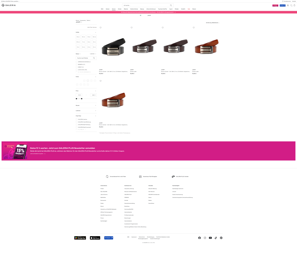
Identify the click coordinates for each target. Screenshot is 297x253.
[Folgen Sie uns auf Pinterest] (221, 237)
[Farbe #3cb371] (95, 81)
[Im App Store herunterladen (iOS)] (95, 238)
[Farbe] (88, 84)
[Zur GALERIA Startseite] (8, 5)
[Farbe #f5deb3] (91, 81)
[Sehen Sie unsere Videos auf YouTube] (210, 237)
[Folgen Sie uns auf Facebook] (199, 237)
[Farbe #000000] (77, 81)
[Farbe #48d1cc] (77, 84)
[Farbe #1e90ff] (81, 84)
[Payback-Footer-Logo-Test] (108, 238)
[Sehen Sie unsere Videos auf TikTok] (215, 237)
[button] (10, 1)
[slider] (76, 98)
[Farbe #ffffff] (88, 81)
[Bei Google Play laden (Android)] (80, 238)
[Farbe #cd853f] (81, 81)
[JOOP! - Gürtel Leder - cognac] (144, 47)
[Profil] (288, 5)
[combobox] (213, 23)
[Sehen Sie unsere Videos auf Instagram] (205, 237)
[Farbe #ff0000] (84, 84)
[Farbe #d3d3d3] (84, 81)
